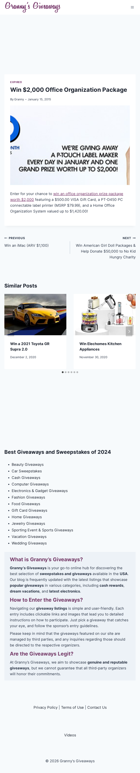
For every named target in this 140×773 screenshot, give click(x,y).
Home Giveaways (27, 517)
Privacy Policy (46, 707)
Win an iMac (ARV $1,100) (26, 242)
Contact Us (97, 707)
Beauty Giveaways (28, 464)
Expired (16, 82)
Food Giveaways (26, 504)
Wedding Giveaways (29, 543)
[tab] (63, 372)
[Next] (129, 331)
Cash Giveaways (26, 477)
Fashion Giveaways (28, 497)
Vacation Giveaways (29, 536)
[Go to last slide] (11, 331)
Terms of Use (72, 707)
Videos (70, 735)
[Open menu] (132, 7)
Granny (19, 99)
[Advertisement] (70, 48)
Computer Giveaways (30, 484)
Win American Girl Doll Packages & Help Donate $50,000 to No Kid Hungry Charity (106, 247)
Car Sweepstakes (27, 471)
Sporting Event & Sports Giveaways (42, 530)
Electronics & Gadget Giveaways (40, 491)
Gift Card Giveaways (29, 510)
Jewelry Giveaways (28, 523)
